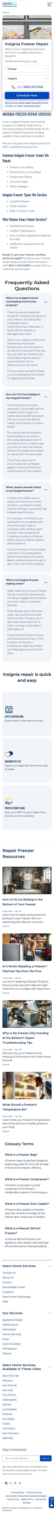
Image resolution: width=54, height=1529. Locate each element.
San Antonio (9, 1385)
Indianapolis (9, 1399)
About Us (8, 1277)
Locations (8, 1292)
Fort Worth (9, 1395)
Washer (7, 1353)
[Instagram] (6, 1483)
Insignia (12, 78)
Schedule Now (27, 95)
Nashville (7, 1438)
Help (5, 1301)
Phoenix (7, 1414)
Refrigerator (9, 1348)
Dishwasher (9, 1329)
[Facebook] (19, 1483)
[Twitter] (10, 1483)
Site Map (26, 1503)
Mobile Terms (27, 1499)
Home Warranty (11, 1334)
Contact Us (9, 1272)
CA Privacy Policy (34, 1492)
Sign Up (45, 1458)
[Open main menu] (50, 4)
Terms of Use (13, 1499)
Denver (6, 1404)
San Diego (8, 1418)
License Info (40, 1499)
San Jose (7, 1390)
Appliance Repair (12, 1320)
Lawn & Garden (11, 1343)
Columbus (8, 1428)
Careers (7, 1282)
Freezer (6, 12)
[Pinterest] (15, 1483)
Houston (7, 1380)
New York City (10, 1375)
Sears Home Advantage (16, 1296)
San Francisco (10, 1433)
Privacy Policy (17, 1492)
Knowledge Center (13, 1287)
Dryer (5, 1339)
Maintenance (10, 1324)
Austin (6, 1423)
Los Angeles (9, 1409)
